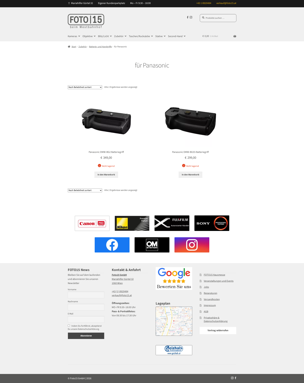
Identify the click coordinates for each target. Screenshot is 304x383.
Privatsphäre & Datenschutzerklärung (216, 319)
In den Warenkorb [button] (106, 174)
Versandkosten (212, 299)
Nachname (73, 301)
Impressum (210, 305)
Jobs (206, 287)
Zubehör (119, 36)
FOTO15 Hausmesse (214, 275)
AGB (206, 311)
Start (74, 46)
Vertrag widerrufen (218, 330)
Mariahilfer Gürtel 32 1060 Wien (123, 279)
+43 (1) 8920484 (120, 291)
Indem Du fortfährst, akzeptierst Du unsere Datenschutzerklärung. (85, 327)
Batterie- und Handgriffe (100, 46)
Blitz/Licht (103, 36)
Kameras (72, 36)
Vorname (72, 289)
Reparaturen (210, 293)
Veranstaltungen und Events (219, 281)
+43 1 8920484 (203, 3)
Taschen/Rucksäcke (139, 36)
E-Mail (70, 313)
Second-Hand (175, 36)
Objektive (87, 36)
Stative (159, 36)
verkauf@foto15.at (226, 3)
